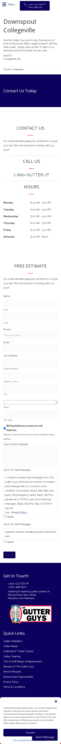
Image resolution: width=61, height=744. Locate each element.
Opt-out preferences (22, 740)
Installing (13, 591)
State (6, 407)
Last (6, 323)
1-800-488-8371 (17, 587)
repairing (25, 591)
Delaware (29, 598)
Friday (7, 230)
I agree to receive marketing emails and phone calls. (30, 534)
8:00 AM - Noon (39, 236)
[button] (56, 701)
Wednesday (10, 216)
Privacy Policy (19, 512)
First (6, 310)
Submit (9, 555)
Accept (30, 732)
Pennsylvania (15, 594)
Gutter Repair (10, 646)
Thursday (9, 223)
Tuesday (8, 209)
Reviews (18, 69)
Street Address (11, 369)
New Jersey (29, 594)
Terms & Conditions (14, 687)
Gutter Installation (12, 641)
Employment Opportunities (18, 676)
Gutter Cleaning (12, 656)
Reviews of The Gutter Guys (18, 666)
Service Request (12, 671)
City (5, 394)
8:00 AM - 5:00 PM (40, 202)
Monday (8, 202)
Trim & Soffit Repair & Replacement (22, 661)
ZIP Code (8, 420)
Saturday (9, 236)
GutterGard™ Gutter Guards (18, 651)
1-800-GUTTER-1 (31, 174)
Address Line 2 (11, 381)
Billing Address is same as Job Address (24, 428)
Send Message (45, 737)
